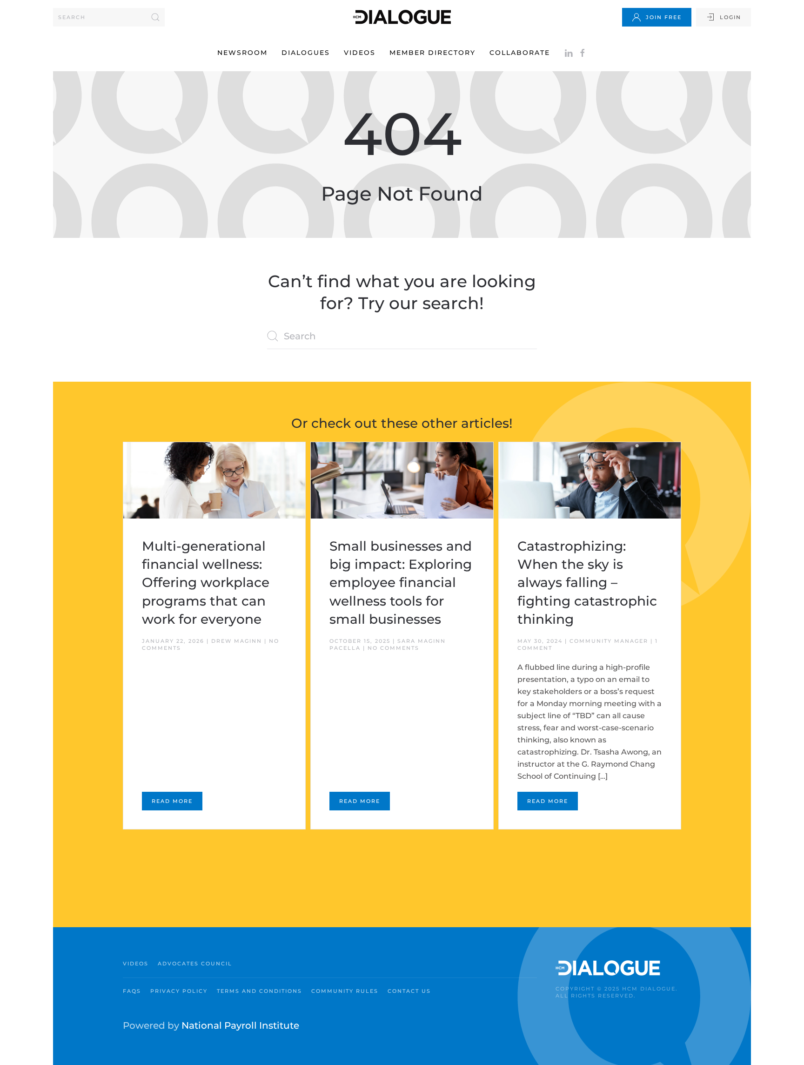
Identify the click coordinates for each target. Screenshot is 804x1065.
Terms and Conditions (259, 991)
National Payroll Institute (240, 1025)
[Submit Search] (155, 17)
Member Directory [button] (432, 52)
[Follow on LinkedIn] (568, 52)
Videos (359, 52)
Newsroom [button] (242, 52)
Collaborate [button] (519, 52)
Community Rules (344, 991)
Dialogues (305, 52)
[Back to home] (402, 17)
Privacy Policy (179, 991)
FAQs (132, 991)
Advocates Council (195, 963)
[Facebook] (582, 52)
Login (730, 17)
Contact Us (409, 991)
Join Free (664, 17)
